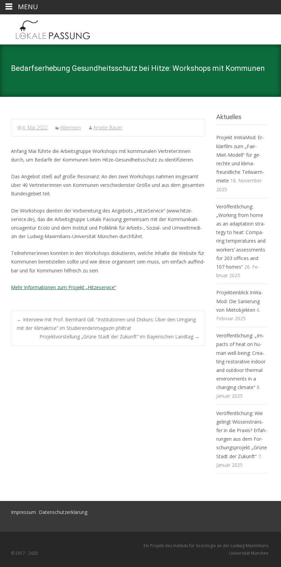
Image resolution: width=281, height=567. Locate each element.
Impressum (23, 512)
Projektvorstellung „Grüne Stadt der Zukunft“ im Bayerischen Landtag (119, 336)
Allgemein (70, 127)
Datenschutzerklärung (63, 512)
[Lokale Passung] (47, 28)
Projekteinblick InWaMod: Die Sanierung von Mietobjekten (239, 301)
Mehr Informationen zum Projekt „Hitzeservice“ (63, 287)
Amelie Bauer (107, 127)
